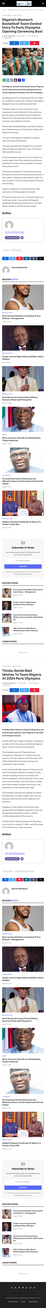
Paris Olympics (16, 250)
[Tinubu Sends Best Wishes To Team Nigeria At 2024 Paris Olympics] (23, 708)
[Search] (43, 3)
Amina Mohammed (9, 36)
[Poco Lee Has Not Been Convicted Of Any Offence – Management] (23, 297)
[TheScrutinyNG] (24, 3)
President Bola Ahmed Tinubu (24, 871)
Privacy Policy (19, 574)
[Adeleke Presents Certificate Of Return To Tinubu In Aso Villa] (23, 503)
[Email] (22, 237)
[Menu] (3, 3)
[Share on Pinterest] (34, 43)
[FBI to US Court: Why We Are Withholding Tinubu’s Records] (23, 419)
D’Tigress (6, 250)
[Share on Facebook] (14, 43)
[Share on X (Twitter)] (24, 43)
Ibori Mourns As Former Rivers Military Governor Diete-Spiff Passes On (28, 617)
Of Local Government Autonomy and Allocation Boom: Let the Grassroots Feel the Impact (22, 481)
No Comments (33, 36)
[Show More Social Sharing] (42, 43)
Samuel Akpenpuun (10, 683)
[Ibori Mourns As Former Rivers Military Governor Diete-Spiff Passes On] (23, 378)
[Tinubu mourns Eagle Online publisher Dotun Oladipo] (23, 338)
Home (3, 10)
